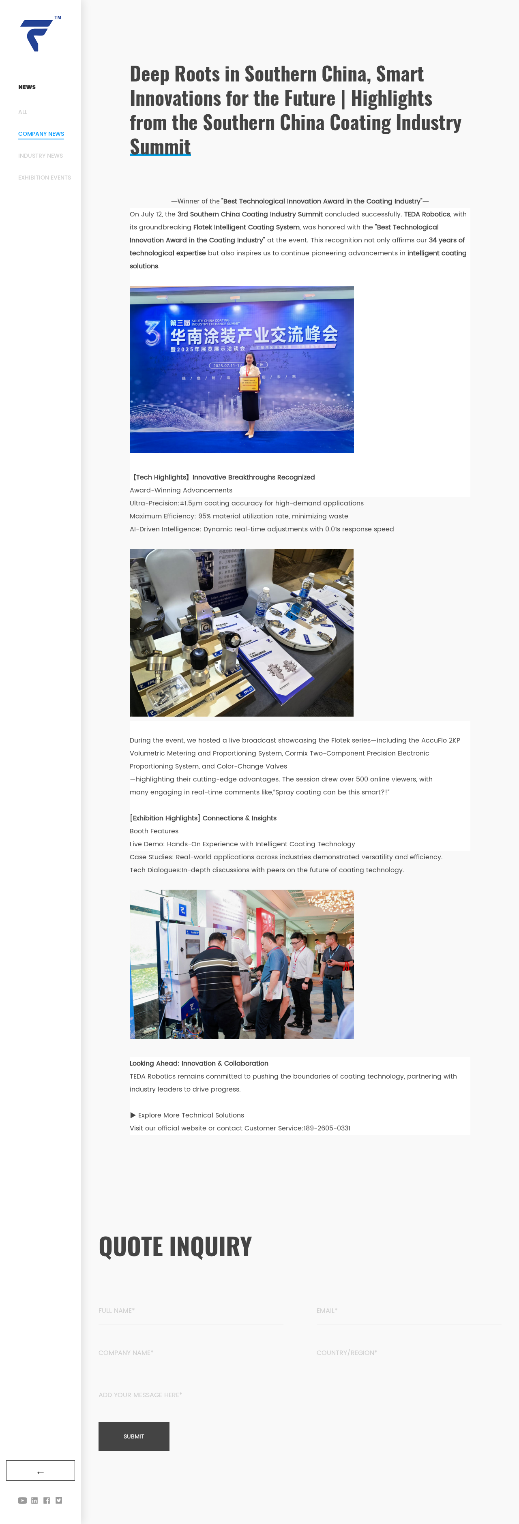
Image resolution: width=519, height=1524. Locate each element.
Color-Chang (237, 766)
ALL (22, 112)
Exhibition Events (44, 177)
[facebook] (47, 1500)
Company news (41, 134)
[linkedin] (34, 1500)
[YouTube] (22, 1500)
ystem (272, 753)
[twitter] (59, 1500)
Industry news (40, 156)
